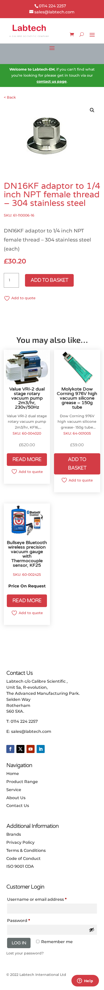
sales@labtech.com (31, 731)
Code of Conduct (23, 858)
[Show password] (91, 930)
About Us (15, 797)
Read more (26, 460)
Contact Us (17, 805)
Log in (19, 943)
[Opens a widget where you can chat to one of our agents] (85, 981)
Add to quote (23, 298)
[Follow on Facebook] (10, 749)
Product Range (22, 781)
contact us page (52, 81)
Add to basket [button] (77, 464)
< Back (10, 97)
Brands (13, 834)
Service (13, 789)
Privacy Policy (20, 842)
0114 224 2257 (24, 721)
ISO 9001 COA (20, 866)
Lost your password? (25, 953)
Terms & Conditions (26, 850)
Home (12, 773)
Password (18, 920)
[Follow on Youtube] (31, 749)
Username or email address (37, 899)
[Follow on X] (20, 749)
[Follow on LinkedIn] (41, 749)
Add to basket (49, 280)
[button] (92, 110)
